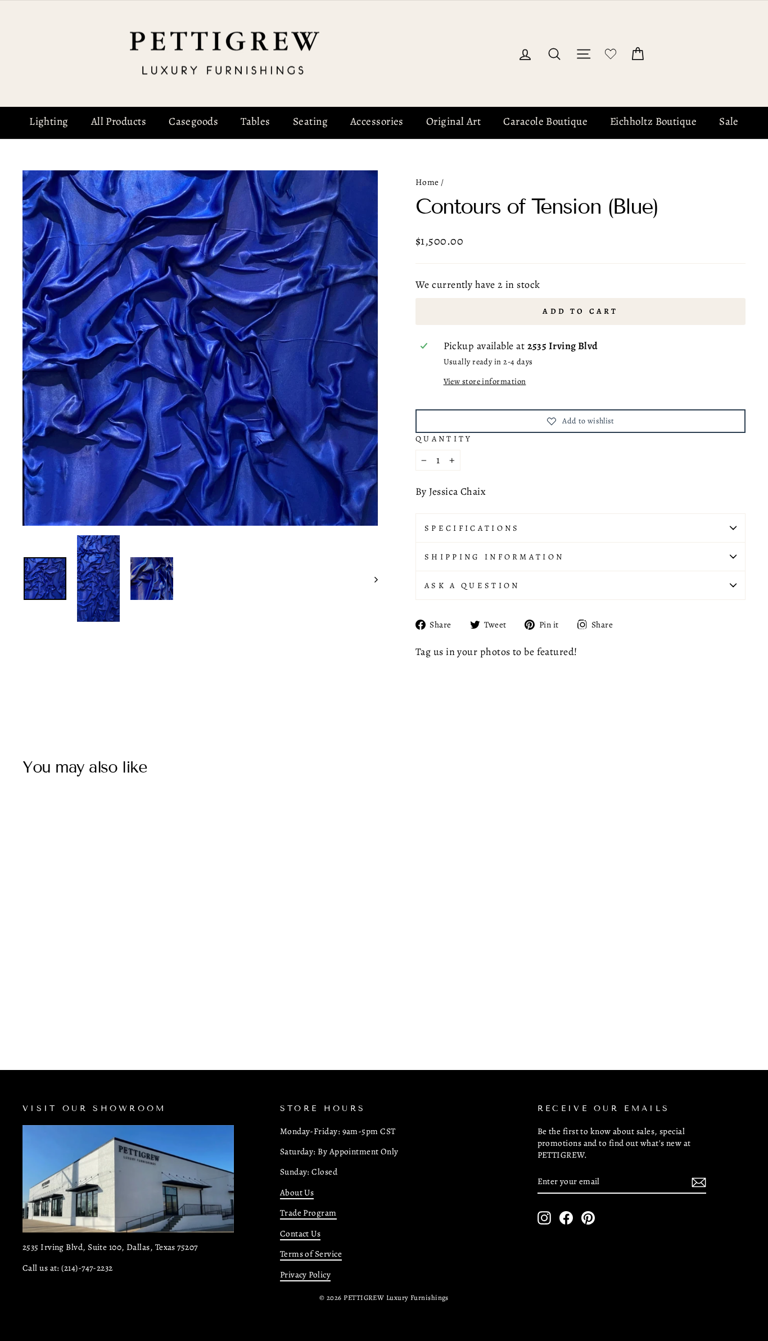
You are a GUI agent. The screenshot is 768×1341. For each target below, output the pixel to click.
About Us (297, 1192)
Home (427, 182)
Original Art (453, 121)
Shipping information (494, 556)
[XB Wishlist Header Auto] (610, 54)
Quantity (444, 438)
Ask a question (471, 585)
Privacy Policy (305, 1274)
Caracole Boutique (545, 121)
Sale (729, 121)
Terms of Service (311, 1253)
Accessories (377, 121)
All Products (118, 121)
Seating (310, 121)
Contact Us (300, 1233)
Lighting (49, 121)
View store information (485, 381)
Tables (255, 121)
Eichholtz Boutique (653, 121)
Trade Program (308, 1212)
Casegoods (193, 121)
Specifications (471, 528)
